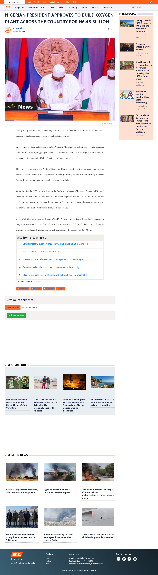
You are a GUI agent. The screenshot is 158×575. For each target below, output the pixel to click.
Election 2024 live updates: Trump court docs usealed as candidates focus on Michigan (143, 123)
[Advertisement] (62, 344)
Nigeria (61, 288)
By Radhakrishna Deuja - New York (141, 107)
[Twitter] (124, 559)
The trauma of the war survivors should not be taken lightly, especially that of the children (45, 405)
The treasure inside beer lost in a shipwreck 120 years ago (53, 259)
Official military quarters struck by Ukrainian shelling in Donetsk (55, 244)
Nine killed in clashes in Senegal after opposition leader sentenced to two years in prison (98, 494)
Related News (17, 455)
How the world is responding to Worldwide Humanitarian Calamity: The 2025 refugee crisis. (144, 71)
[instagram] (129, 559)
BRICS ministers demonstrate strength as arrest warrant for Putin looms (21, 537)
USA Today (139, 135)
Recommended (18, 365)
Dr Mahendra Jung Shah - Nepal (142, 54)
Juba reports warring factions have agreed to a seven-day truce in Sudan (58, 537)
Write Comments (29, 307)
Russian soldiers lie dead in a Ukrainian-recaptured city (51, 267)
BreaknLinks (18, 28)
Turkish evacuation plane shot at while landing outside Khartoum (98, 536)
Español (52, 2)
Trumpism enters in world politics (143, 46)
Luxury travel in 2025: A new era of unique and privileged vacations (102, 402)
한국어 (67, 2)
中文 (75, 2)
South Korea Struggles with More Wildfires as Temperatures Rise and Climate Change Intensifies (74, 405)
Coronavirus (23, 288)
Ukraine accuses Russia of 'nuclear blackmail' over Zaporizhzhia (55, 275)
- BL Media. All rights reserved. (86, 570)
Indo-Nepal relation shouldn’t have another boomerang (143, 97)
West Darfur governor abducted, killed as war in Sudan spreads (22, 491)
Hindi (44, 2)
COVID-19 (37, 288)
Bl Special (128, 13)
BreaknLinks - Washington (140, 83)
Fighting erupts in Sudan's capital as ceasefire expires (57, 491)
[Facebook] (118, 559)
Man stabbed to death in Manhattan (41, 252)
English (36, 2)
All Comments (12, 307)
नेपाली (29, 2)
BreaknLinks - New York (142, 36)
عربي (59, 2)
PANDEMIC (50, 288)
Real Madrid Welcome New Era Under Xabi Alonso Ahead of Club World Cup (16, 404)
